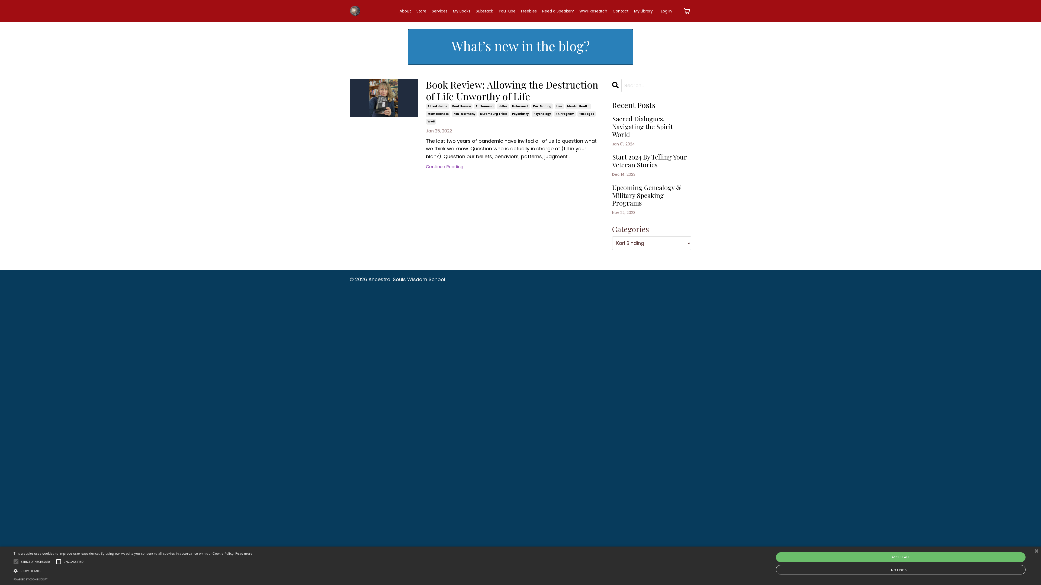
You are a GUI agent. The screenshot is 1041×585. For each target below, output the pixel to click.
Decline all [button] (900, 570)
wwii (431, 121)
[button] (133, 570)
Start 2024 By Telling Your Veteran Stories (649, 161)
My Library (643, 11)
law (559, 106)
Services (440, 11)
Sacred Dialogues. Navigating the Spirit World (642, 126)
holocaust (520, 106)
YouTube (507, 11)
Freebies (529, 11)
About (405, 11)
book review (461, 106)
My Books (461, 11)
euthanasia (485, 106)
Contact (621, 11)
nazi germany (464, 114)
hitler (503, 106)
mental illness (438, 114)
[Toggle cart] (687, 11)
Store (421, 11)
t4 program (565, 114)
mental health (578, 106)
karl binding (542, 106)
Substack (484, 11)
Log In (666, 11)
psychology (542, 114)
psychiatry (520, 114)
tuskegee (586, 114)
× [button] (1036, 551)
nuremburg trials (493, 114)
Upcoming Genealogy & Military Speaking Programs (647, 195)
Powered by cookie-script (30, 579)
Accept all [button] (901, 557)
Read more (244, 553)
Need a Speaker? (558, 11)
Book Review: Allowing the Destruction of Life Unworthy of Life (512, 90)
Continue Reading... (446, 167)
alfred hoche (437, 106)
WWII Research (593, 11)
